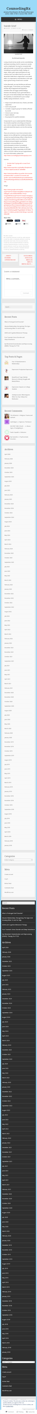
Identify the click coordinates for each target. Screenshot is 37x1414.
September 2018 (9, 809)
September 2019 (9, 755)
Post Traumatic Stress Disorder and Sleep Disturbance (18, 929)
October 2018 (8, 805)
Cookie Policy (9, 1406)
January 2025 (8, 499)
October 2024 (8, 513)
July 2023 (7, 566)
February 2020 (9, 733)
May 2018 (7, 827)
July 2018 (7, 818)
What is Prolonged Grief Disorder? (14, 322)
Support (16, 248)
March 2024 (8, 544)
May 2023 (7, 575)
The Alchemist (14, 415)
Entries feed (8, 883)
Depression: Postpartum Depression (22, 369)
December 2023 (9, 553)
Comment (26, 293)
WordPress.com (9, 892)
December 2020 (9, 692)
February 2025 (9, 495)
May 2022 (7, 625)
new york (12, 241)
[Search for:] (19, 307)
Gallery (8, 28)
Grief (6, 235)
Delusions (23, 432)
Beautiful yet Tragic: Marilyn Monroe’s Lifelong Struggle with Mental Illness (21, 379)
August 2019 (8, 760)
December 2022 (9, 593)
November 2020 (9, 697)
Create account (9, 874)
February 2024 (9, 548)
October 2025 (8, 472)
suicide (10, 235)
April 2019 (7, 778)
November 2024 (9, 508)
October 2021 (8, 656)
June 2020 (7, 719)
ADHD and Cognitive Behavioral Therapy (16, 333)
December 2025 (9, 468)
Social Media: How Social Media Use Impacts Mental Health (27, 260)
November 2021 (9, 652)
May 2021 (7, 674)
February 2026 (9, 459)
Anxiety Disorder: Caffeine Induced (10, 258)
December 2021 (9, 647)
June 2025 (7, 490)
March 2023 (8, 580)
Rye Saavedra (14, 437)
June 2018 (7, 823)
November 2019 (9, 746)
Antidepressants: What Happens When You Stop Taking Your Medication (21, 397)
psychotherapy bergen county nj (19, 242)
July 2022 (7, 616)
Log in (6, 879)
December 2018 (9, 796)
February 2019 (9, 787)
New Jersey (6, 241)
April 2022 (7, 629)
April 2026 (7, 454)
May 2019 (7, 773)
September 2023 (9, 562)
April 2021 (7, 679)
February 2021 (9, 688)
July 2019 (7, 764)
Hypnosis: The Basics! (25, 422)
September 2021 (9, 661)
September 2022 (9, 607)
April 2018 (7, 832)
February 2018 (9, 841)
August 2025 (8, 481)
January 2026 (8, 463)
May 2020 (7, 724)
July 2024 (7, 526)
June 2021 (7, 670)
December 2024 (9, 504)
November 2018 (9, 800)
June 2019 (7, 769)
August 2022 (8, 611)
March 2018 (8, 836)
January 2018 (8, 845)
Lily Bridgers (13, 422)
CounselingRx (19, 9)
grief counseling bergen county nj (20, 239)
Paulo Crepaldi (14, 432)
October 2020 (8, 701)
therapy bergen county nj (17, 249)
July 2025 (7, 486)
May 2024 (7, 535)
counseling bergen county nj (13, 237)
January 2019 (8, 791)
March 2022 (8, 634)
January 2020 (8, 737)
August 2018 (8, 814)
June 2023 (7, 571)
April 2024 (7, 540)
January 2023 (8, 589)
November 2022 (9, 598)
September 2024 (9, 517)
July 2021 (7, 665)
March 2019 (8, 782)
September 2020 (9, 706)
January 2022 (8, 643)
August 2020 (8, 710)
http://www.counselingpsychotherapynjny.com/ (17, 155)
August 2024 (8, 521)
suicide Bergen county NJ (11, 246)
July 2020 (7, 715)
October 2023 (8, 557)
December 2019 (9, 742)
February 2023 (9, 584)
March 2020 (8, 728)
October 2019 (8, 751)
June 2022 (7, 620)
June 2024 (7, 531)
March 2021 (8, 683)
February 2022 (9, 638)
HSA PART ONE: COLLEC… (17, 426)
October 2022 (8, 602)
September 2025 (9, 477)
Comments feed (9, 888)
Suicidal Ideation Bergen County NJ (13, 244)
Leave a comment (28, 30)
